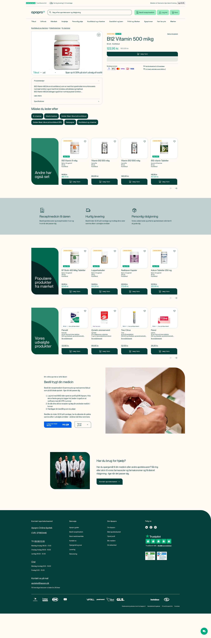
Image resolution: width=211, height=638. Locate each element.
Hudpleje (65, 21)
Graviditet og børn (116, 21)
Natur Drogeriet (172, 34)
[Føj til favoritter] (99, 35)
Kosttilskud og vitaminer (96, 21)
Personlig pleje (77, 21)
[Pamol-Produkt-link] (164, 331)
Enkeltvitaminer (55, 28)
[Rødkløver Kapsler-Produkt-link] (134, 271)
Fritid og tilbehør (133, 21)
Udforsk (43, 21)
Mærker (173, 21)
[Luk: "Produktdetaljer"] (67, 81)
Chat (33, 562)
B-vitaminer (66, 28)
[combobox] (90, 12)
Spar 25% (118, 34)
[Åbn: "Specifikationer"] (67, 101)
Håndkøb (54, 21)
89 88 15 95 (39, 541)
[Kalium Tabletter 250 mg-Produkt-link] (164, 271)
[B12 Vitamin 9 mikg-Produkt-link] (74, 161)
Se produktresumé (67, 338)
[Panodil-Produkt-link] (74, 331)
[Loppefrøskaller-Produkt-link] (104, 271)
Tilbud (33, 21)
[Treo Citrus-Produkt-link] (134, 331)
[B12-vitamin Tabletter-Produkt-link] (164, 161)
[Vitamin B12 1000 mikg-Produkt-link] (134, 161)
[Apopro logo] (38, 12)
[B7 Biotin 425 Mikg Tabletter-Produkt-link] (74, 271)
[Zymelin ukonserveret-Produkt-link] (104, 331)
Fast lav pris (161, 21)
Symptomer (148, 21)
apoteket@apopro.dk (40, 583)
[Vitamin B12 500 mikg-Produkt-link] (104, 161)
